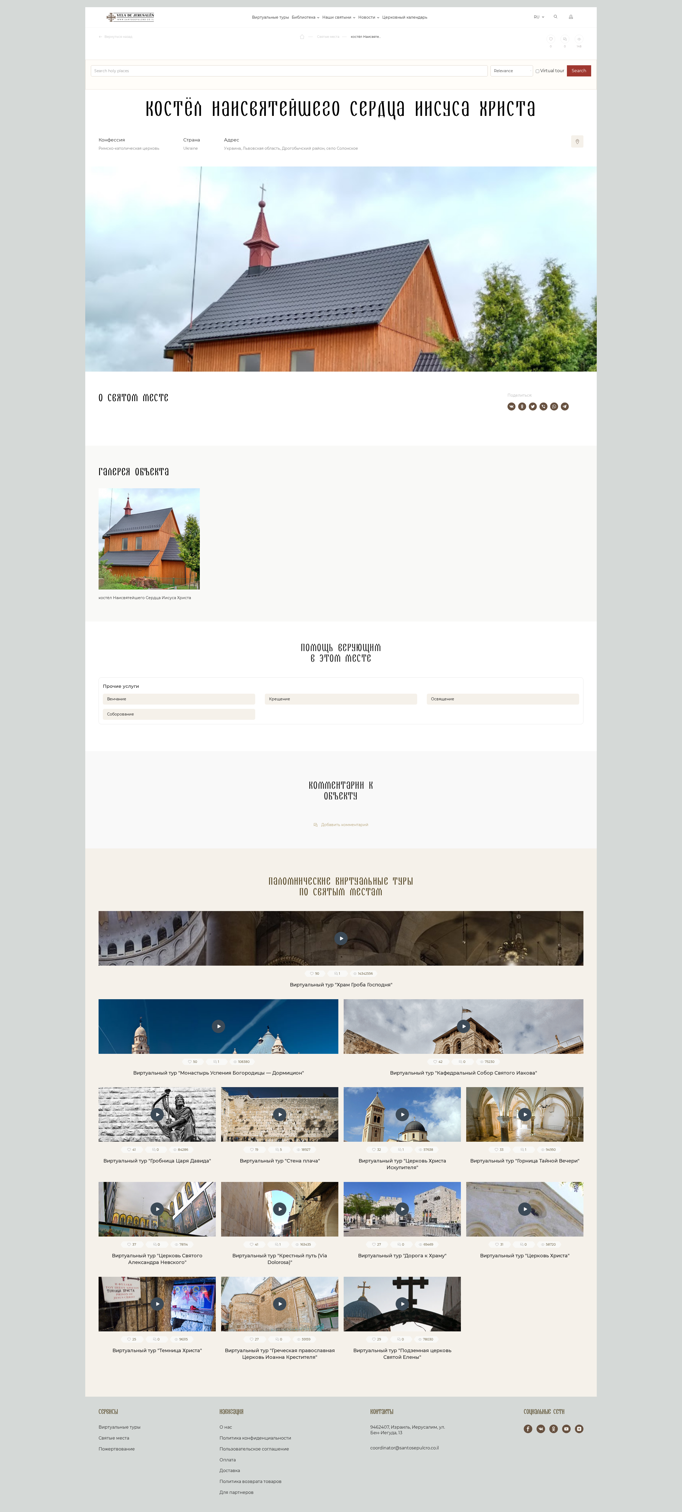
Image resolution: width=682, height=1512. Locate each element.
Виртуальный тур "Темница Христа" (157, 1351)
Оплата (228, 1459)
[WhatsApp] (554, 406)
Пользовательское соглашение (254, 1449)
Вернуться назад (118, 37)
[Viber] (543, 406)
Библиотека (303, 17)
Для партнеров (237, 1492)
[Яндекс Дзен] (579, 1429)
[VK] (541, 1429)
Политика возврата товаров (251, 1481)
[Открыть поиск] (555, 17)
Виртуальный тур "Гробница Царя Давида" (157, 1161)
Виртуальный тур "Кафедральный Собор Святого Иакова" (463, 1073)
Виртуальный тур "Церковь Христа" (525, 1256)
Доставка (230, 1470)
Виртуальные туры (270, 17)
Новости (366, 17)
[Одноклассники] (522, 406)
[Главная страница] (302, 37)
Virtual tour (551, 70)
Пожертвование (117, 1449)
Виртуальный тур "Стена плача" (280, 1161)
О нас (226, 1427)
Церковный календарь (404, 17)
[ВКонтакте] (511, 406)
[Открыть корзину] (528, 17)
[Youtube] (566, 1429)
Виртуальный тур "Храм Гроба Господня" (341, 985)
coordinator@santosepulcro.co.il (404, 1447)
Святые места (114, 1438)
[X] (533, 406)
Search (579, 70)
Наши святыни (336, 17)
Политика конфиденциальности (255, 1438)
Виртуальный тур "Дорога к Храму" (402, 1256)
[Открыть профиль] (570, 17)
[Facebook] (528, 1429)
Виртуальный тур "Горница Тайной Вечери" (524, 1161)
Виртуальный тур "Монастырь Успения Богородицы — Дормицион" (218, 1073)
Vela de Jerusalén (130, 17)
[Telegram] (565, 406)
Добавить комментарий (344, 825)
